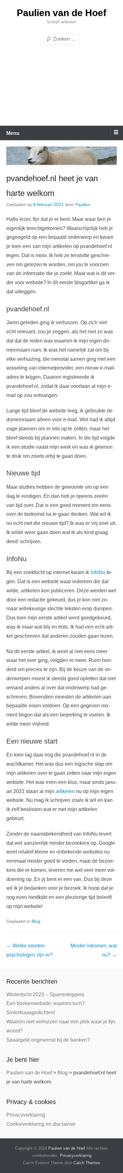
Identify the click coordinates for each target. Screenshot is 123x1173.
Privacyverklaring (25, 1115)
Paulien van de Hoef (61, 13)
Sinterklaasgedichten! (30, 1012)
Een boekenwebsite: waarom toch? (45, 1003)
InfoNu (98, 572)
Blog (36, 921)
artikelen (65, 791)
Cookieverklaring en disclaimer (41, 1124)
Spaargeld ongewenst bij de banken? (48, 1040)
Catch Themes (86, 1162)
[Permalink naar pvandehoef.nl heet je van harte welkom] (61, 156)
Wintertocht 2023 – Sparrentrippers (45, 994)
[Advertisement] (61, 88)
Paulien (82, 204)
